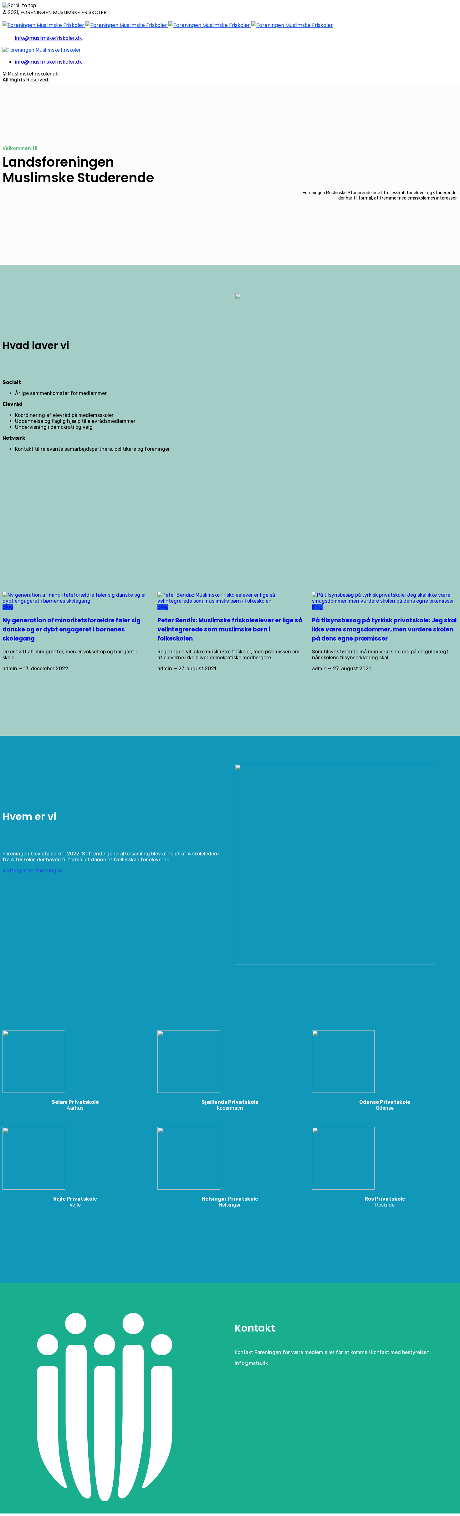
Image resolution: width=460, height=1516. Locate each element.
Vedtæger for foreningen (32, 871)
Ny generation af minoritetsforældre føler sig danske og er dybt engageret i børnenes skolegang (72, 629)
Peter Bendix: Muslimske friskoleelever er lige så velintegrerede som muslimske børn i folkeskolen (229, 629)
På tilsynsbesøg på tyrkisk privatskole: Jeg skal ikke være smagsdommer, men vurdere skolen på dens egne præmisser (384, 629)
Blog (8, 607)
